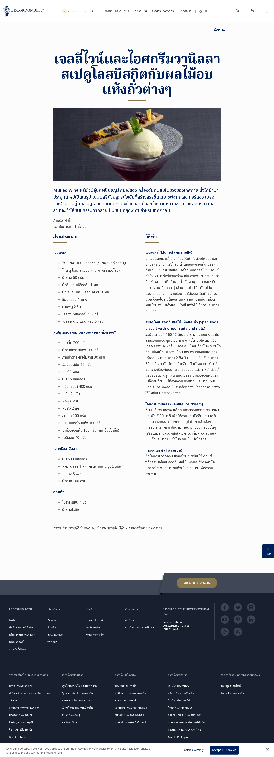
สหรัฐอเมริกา (69, 722)
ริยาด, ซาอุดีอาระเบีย (21, 729)
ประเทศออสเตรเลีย (125, 686)
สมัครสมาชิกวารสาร (197, 582)
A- (223, 30)
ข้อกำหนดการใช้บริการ (22, 627)
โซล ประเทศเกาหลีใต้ (180, 708)
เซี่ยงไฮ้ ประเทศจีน (178, 686)
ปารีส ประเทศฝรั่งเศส (21, 686)
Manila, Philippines (179, 737)
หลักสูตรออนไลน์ (231, 686)
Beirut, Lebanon (18, 737)
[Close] (267, 749)
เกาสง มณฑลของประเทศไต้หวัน (186, 722)
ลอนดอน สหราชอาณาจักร (24, 708)
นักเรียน (129, 620)
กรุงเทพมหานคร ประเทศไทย (184, 729)
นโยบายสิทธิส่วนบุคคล (22, 635)
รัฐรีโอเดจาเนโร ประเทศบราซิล (79, 686)
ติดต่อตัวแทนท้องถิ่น (232, 693)
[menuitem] (237, 11)
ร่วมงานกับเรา (55, 635)
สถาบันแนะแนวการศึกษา (139, 627)
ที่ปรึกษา (52, 642)
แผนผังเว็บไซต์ (17, 649)
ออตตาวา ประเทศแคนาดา (77, 700)
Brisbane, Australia (126, 700)
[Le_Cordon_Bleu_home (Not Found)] (23, 11)
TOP (268, 553)
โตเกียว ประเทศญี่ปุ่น (179, 700)
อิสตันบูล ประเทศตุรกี (21, 722)
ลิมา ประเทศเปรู (71, 715)
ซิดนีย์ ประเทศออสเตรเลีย (129, 715)
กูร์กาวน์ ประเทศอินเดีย (181, 693)
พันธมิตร (52, 627)
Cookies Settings (193, 750)
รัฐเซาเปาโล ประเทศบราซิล (77, 693)
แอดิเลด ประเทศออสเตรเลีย (130, 693)
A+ (217, 29)
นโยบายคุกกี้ (16, 642)
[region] (137, 750)
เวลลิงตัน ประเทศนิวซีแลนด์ (130, 722)
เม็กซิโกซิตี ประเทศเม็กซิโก (77, 708)
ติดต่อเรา (14, 620)
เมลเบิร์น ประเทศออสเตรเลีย (131, 708)
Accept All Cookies (224, 750)
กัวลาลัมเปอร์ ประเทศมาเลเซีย (185, 715)
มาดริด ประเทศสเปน (20, 715)
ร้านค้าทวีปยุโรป (95, 635)
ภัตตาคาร (53, 620)
